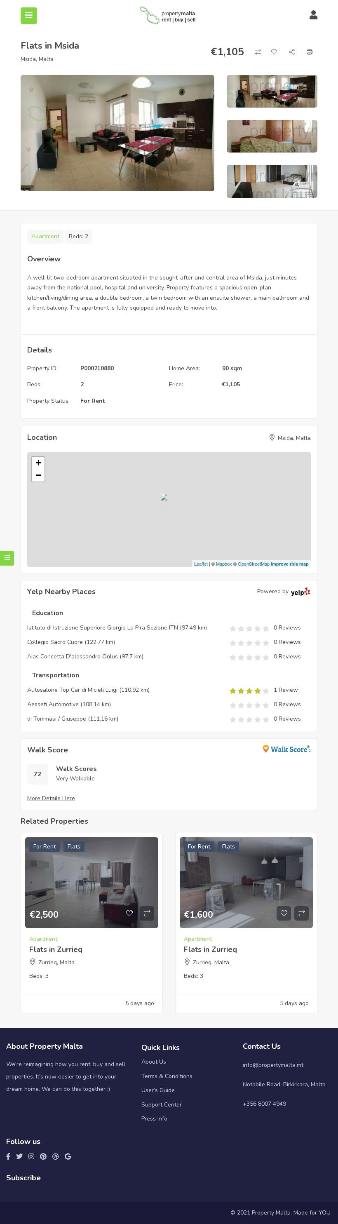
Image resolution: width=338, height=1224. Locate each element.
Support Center (161, 1105)
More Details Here (51, 798)
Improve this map (290, 564)
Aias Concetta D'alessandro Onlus (72, 656)
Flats (74, 846)
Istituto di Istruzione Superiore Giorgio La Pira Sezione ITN (102, 628)
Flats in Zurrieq (55, 949)
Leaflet (201, 563)
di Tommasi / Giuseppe (56, 719)
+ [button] (38, 463)
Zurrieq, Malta (56, 962)
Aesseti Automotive (53, 704)
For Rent (92, 401)
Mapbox (224, 563)
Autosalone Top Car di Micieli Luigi (72, 690)
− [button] (38, 475)
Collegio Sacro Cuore (55, 642)
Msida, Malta (37, 59)
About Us (153, 1062)
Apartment (45, 236)
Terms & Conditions (166, 1076)
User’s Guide (158, 1090)
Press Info (154, 1119)
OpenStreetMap (254, 563)
